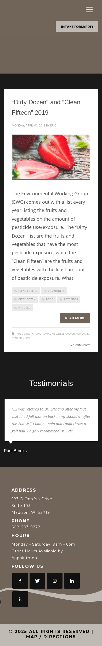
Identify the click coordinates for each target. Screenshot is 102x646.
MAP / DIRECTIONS (51, 636)
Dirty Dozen (27, 299)
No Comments (80, 345)
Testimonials (51, 383)
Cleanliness (56, 291)
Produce (24, 308)
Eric (53, 125)
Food (49, 299)
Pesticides (71, 299)
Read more (75, 318)
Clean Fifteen (27, 291)
